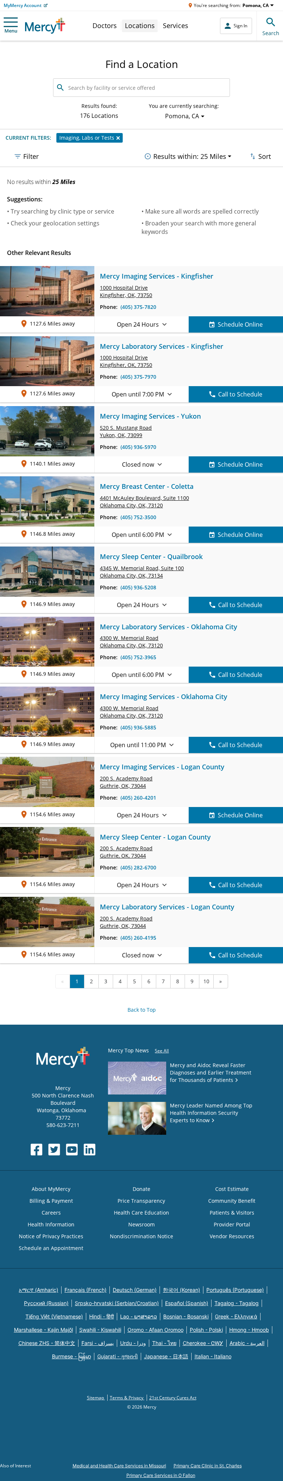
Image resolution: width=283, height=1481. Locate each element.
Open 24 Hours (138, 324)
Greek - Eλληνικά (236, 1316)
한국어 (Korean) (181, 1290)
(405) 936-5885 (138, 727)
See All (162, 1051)
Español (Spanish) (186, 1303)
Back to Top (141, 1009)
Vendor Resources (232, 1236)
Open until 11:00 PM (138, 745)
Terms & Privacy (127, 1398)
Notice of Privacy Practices (51, 1236)
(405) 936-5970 (138, 446)
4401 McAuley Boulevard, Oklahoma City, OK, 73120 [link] (144, 501)
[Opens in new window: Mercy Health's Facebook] (36, 1149)
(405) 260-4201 (138, 797)
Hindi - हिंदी (101, 1316)
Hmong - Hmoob (249, 1330)
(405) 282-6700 (138, 867)
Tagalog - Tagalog (236, 1303)
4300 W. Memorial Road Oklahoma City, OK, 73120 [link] (131, 641)
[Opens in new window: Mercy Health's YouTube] (72, 1149)
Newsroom (141, 1224)
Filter (31, 156)
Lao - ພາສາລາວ (138, 1316)
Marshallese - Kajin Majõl (43, 1330)
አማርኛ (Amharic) (38, 1290)
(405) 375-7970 (138, 376)
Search (270, 33)
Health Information (51, 1224)
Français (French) (85, 1290)
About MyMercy (51, 1188)
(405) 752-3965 (138, 657)
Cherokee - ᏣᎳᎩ (203, 1343)
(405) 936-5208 (138, 587)
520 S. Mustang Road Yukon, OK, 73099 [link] (126, 431)
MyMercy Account (23, 5)
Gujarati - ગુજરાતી (117, 1356)
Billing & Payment (51, 1200)
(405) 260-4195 (138, 937)
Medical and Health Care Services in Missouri (119, 1465)
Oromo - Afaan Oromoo (155, 1330)
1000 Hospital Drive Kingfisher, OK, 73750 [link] (126, 291)
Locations (140, 25)
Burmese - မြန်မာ (71, 1356)
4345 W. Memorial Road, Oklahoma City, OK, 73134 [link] (142, 572)
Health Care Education (141, 1212)
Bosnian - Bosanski (186, 1316)
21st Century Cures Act (172, 1398)
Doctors (104, 25)
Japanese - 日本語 (166, 1356)
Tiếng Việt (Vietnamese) (54, 1316)
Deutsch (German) (135, 1290)
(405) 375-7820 (138, 306)
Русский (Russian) (46, 1303)
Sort (264, 156)
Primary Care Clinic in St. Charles (208, 1465)
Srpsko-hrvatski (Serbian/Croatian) (117, 1303)
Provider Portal (232, 1224)
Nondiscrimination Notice (141, 1236)
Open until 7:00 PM (138, 394)
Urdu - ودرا (133, 1343)
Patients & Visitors (232, 1212)
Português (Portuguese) (235, 1290)
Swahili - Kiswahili (100, 1330)
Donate (141, 1188)
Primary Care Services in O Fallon (160, 1475)
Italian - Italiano (213, 1356)
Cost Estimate (232, 1188)
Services (175, 25)
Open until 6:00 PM (138, 535)
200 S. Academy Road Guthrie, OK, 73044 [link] (126, 782)
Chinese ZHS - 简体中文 (46, 1343)
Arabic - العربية (247, 1343)
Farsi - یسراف (97, 1343)
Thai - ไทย (164, 1343)
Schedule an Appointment (51, 1248)
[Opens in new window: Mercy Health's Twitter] (54, 1149)
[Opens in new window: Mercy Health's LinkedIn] (89, 1149)
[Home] (45, 26)
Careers (51, 1212)
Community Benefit (231, 1200)
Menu (10, 30)
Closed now (138, 464)
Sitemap (96, 1398)
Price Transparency (141, 1200)
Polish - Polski (206, 1330)
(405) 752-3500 (138, 517)
